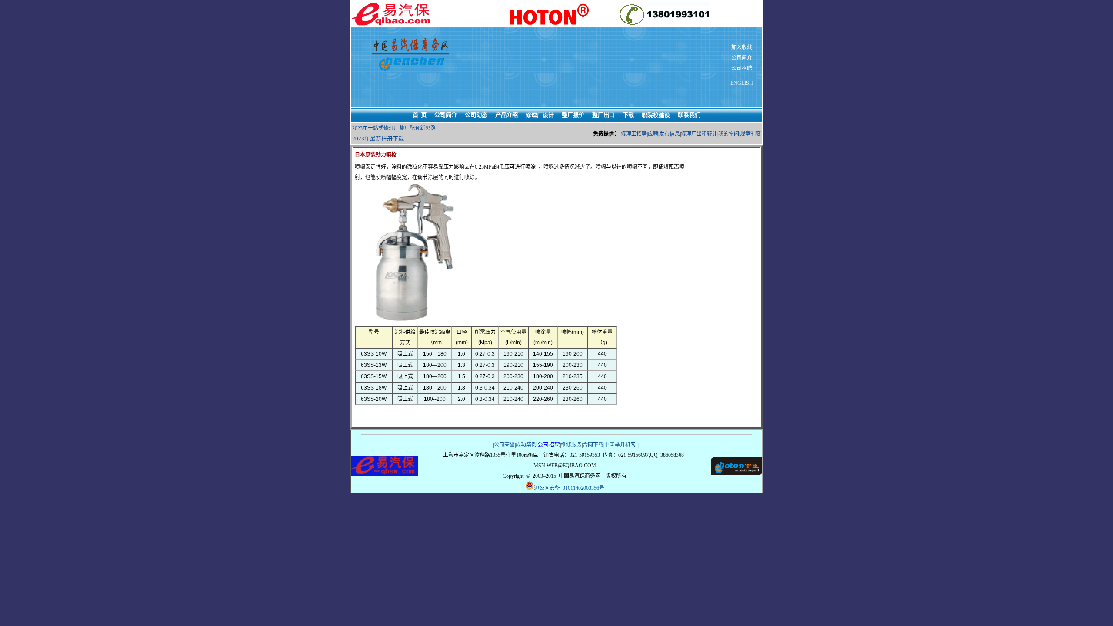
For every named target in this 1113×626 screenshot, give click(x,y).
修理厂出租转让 (699, 134)
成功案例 (526, 445)
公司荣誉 (504, 445)
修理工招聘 (634, 134)
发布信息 (669, 134)
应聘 (653, 134)
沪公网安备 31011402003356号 (569, 488)
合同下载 (593, 445)
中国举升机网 (620, 445)
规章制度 (750, 134)
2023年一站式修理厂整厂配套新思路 (394, 128)
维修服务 (571, 445)
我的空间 (728, 134)
